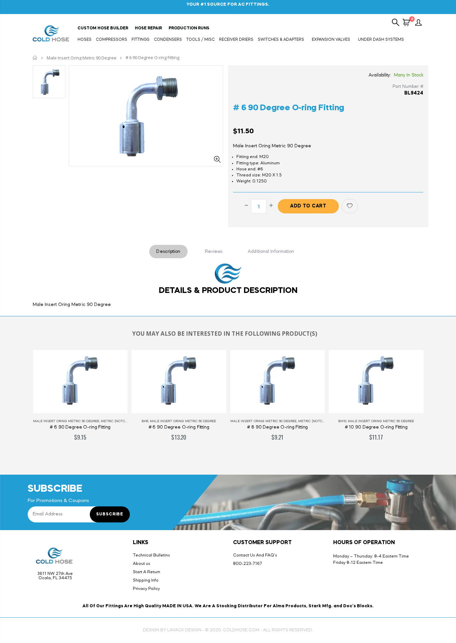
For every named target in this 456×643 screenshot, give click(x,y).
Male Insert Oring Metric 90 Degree (82, 58)
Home (35, 57)
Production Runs (189, 28)
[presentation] (21, 402)
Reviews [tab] (214, 251)
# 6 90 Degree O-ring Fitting (288, 108)
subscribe (109, 514)
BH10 (342, 421)
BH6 (145, 421)
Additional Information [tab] (271, 251)
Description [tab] (168, 251)
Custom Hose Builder (102, 28)
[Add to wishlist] (349, 206)
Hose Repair (148, 28)
